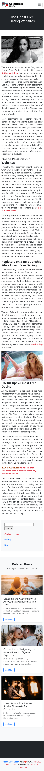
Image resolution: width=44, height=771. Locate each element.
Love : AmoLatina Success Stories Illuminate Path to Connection (17, 706)
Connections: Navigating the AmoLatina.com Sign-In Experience (19, 652)
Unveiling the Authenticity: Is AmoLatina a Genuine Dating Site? (19, 601)
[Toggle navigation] (39, 4)
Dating (7, 539)
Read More (9, 619)
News (7, 545)
